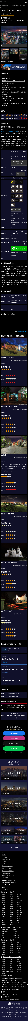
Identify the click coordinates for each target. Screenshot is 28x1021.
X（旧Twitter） (15, 743)
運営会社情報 (5, 857)
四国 (3, 937)
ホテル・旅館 (13, 987)
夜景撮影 (10, 980)
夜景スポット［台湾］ (8, 940)
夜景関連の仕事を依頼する (8, 880)
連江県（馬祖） (5, 971)
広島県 (3, 916)
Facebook (15, 733)
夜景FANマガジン (7, 976)
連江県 (3, 954)
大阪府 (3, 910)
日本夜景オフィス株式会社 (14, 1012)
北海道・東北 (5, 929)
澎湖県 (11, 952)
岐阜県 (3, 908)
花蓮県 (3, 952)
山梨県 (3, 904)
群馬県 (3, 900)
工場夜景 (11, 978)
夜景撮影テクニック (20, 999)
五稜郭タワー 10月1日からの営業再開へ (13, 87)
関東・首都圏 (5, 931)
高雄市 (19, 946)
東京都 (11, 900)
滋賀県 (3, 912)
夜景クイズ (16, 980)
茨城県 (11, 898)
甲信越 (15, 931)
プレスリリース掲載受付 (8, 871)
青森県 (11, 894)
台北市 (3, 942)
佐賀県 (11, 920)
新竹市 (11, 944)
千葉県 (11, 902)
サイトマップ (5, 889)
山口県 (11, 916)
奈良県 (11, 912)
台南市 (11, 946)
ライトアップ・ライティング (9, 984)
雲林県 (11, 965)
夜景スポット (5, 978)
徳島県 (19, 916)
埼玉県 (3, 902)
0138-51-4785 (14, 238)
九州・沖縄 (16, 937)
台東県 (11, 948)
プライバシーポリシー (7, 866)
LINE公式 (15, 748)
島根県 (11, 914)
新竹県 (19, 944)
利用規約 (4, 861)
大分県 (11, 922)
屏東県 (3, 948)
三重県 (19, 908)
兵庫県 (19, 910)
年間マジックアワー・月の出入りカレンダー (19, 162)
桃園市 (19, 942)
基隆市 (3, 944)
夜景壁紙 (11, 999)
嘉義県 (19, 965)
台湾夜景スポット (21, 987)
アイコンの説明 (16, 209)
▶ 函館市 (4, 10)
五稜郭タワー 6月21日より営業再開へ (13, 98)
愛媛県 (11, 918)
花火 (22, 980)
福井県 (11, 906)
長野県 (11, 904)
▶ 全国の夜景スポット (7, 14)
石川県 (3, 906)
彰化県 (19, 948)
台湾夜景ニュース (6, 989)
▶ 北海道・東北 (21, 10)
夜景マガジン (5, 999)
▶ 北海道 (11, 10)
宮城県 (3, 896)
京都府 (11, 910)
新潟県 (19, 902)
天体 (27, 984)
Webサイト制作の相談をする (9, 882)
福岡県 (3, 920)
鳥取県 (3, 914)
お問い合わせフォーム (15, 713)
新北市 (11, 942)
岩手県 (19, 894)
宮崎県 (19, 922)
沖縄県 (11, 924)
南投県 (3, 950)
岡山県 (19, 914)
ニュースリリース (6, 884)
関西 (3, 935)
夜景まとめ (4, 980)
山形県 (19, 896)
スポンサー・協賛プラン (8, 868)
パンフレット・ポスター (8, 875)
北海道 (3, 894)
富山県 (19, 904)
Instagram (15, 738)
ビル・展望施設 (20, 178)
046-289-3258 (18, 1008)
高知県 (19, 918)
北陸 (3, 933)
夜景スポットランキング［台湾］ (12, 957)
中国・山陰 (16, 935)
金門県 (19, 952)
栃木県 (19, 898)
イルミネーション (22, 982)
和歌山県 (19, 912)
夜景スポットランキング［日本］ (12, 927)
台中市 (3, 946)
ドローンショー (21, 984)
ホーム (3, 852)
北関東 (15, 929)
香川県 (3, 918)
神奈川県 (19, 900)
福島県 (3, 898)
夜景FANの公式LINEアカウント (9, 131)
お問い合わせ (5, 877)
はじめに (4, 855)
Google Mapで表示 (22, 331)
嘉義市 (3, 973)
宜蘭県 (19, 950)
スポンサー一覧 (14, 847)
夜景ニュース (18, 978)
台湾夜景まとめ (15, 989)
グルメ (6, 987)
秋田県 (11, 896)
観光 (3, 987)
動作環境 (4, 887)
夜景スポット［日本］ (8, 892)
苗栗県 (11, 950)
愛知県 (19, 906)
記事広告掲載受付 (6, 873)
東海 (14, 933)
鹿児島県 (4, 924)
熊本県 (3, 922)
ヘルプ (3, 863)
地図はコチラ (21, 174)
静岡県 (11, 908)
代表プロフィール (6, 859)
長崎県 (19, 920)
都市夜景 (13, 178)
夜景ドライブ (18, 994)
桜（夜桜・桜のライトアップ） (9, 982)
